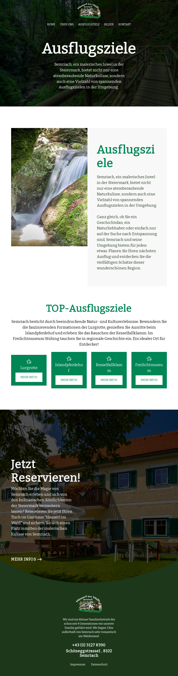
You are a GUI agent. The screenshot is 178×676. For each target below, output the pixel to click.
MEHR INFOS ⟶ (26, 559)
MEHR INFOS (29, 377)
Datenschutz (99, 664)
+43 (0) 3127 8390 (89, 645)
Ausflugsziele (89, 24)
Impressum (77, 664)
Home (51, 24)
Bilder (109, 24)
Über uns (67, 24)
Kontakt (124, 24)
